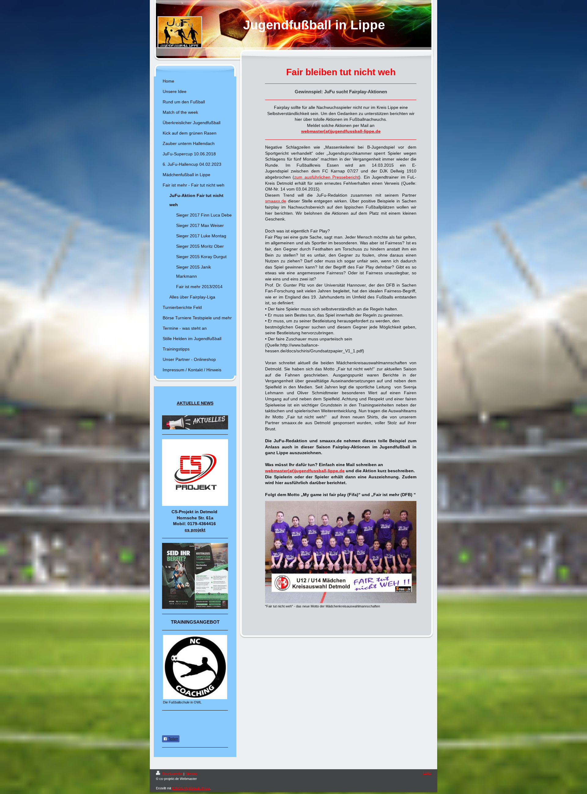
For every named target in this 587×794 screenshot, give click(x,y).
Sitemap (191, 774)
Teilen (172, 739)
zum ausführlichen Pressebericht (326, 177)
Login (427, 773)
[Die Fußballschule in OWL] (195, 667)
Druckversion (172, 774)
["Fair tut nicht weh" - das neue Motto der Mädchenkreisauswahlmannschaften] (340, 552)
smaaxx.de (275, 200)
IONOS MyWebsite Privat (191, 788)
